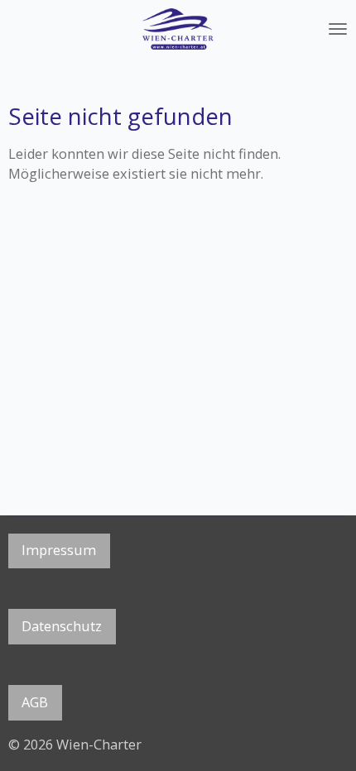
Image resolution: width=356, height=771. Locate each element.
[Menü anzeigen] (338, 29)
